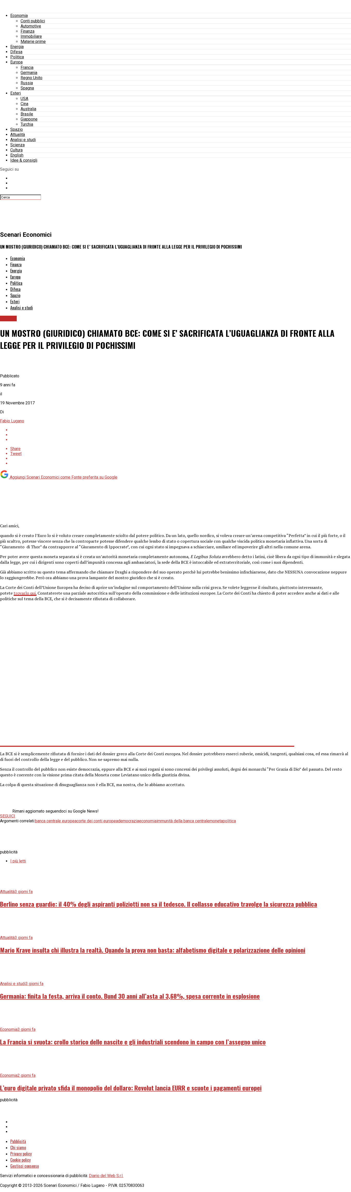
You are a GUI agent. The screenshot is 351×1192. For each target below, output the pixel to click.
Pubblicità (18, 1141)
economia (147, 820)
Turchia (27, 124)
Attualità (17, 134)
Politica (17, 56)
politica (229, 820)
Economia (19, 15)
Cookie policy (20, 1160)
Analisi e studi (23, 139)
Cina (24, 103)
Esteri (15, 93)
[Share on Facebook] (180, 429)
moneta (216, 820)
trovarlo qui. (25, 593)
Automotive (31, 26)
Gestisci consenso (24, 1166)
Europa (16, 62)
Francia (27, 67)
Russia (27, 82)
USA (24, 98)
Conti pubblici (33, 21)
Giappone (29, 119)
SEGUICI (7, 816)
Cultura (16, 150)
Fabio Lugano (12, 420)
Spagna (27, 88)
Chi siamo (18, 1147)
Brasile (27, 114)
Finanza (27, 31)
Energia (17, 46)
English (16, 155)
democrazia (128, 820)
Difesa (16, 51)
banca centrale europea (56, 820)
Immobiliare (31, 36)
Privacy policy (21, 1154)
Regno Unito (31, 77)
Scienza (17, 144)
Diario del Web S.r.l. (106, 1175)
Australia (28, 108)
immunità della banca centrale (182, 820)
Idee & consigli (23, 160)
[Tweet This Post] (180, 434)
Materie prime (33, 41)
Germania (29, 72)
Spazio (16, 129)
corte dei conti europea (97, 820)
